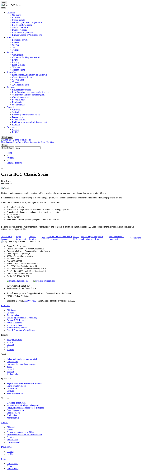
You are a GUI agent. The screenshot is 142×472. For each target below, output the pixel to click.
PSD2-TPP (76, 237)
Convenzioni (17, 55)
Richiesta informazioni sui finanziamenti (29, 122)
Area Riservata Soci (15, 393)
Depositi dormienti (33, 237)
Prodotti (10, 37)
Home (9, 153)
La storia (16, 17)
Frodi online (17, 102)
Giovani (15, 45)
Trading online (18, 70)
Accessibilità (135, 238)
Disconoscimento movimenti (116, 237)
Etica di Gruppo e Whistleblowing (27, 35)
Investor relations (19, 30)
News (3, 142)
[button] (71, 8)
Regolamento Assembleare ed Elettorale (29, 75)
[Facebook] (18, 281)
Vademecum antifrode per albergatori (28, 95)
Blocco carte (17, 117)
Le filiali (16, 132)
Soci (14, 47)
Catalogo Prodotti (14, 163)
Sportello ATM (18, 100)
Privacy (10, 466)
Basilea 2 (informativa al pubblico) (27, 22)
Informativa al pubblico (22, 32)
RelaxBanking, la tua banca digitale (22, 359)
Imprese (15, 42)
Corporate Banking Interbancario (26, 57)
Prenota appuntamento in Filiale (26, 114)
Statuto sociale (18, 20)
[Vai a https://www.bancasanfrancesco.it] (16, 140)
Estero (15, 60)
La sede (15, 129)
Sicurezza (11, 87)
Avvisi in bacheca (20, 27)
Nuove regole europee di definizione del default (92, 237)
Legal (3, 459)
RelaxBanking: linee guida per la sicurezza (31, 92)
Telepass (16, 67)
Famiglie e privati (19, 40)
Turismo (15, 50)
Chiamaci (16, 110)
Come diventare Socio (22, 77)
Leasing (15, 62)
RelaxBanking (47, 142)
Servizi (10, 52)
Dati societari (12, 463)
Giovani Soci (18, 80)
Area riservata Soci (20, 85)
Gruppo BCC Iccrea (15, 320)
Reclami (45, 238)
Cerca (4, 145)
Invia (4, 3)
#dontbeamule (18, 105)
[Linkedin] (44, 281)
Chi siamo (16, 15)
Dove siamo (12, 127)
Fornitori (16, 124)
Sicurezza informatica (21, 90)
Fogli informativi (21, 237)
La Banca (11, 12)
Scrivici (15, 112)
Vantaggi (16, 82)
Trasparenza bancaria (6, 237)
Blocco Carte (12, 142)
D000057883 (30, 301)
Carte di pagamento (20, 97)
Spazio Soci (12, 72)
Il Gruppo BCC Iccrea (22, 25)
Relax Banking (18, 65)
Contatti (10, 107)
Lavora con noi (19, 119)
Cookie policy (13, 468)
